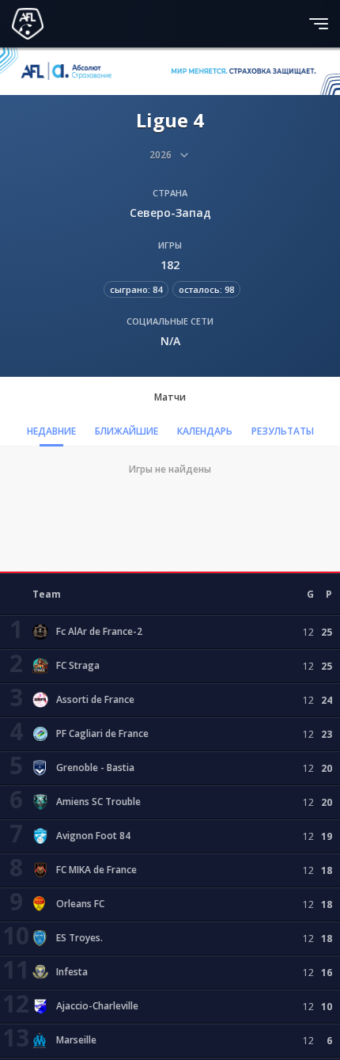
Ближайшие (126, 431)
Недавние (51, 431)
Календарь (204, 431)
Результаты (282, 431)
